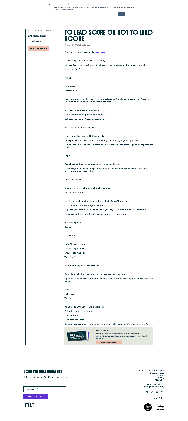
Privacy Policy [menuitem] (157, 398)
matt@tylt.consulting (154, 387)
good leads (100, 52)
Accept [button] (121, 14)
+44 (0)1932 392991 (155, 384)
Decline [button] (130, 14)
